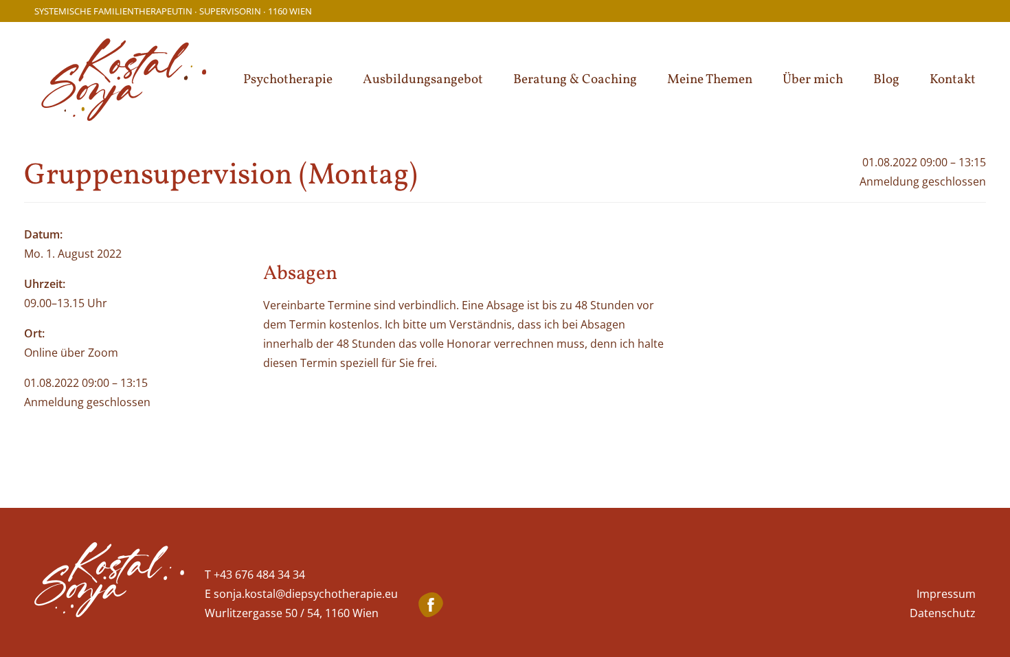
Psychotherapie (288, 80)
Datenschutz (943, 613)
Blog (886, 80)
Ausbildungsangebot (423, 80)
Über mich (813, 80)
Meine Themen (709, 80)
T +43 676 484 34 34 (255, 574)
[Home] (109, 582)
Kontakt (953, 80)
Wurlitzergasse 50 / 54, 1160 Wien (292, 613)
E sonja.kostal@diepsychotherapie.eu (301, 593)
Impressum (946, 593)
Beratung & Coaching (575, 80)
